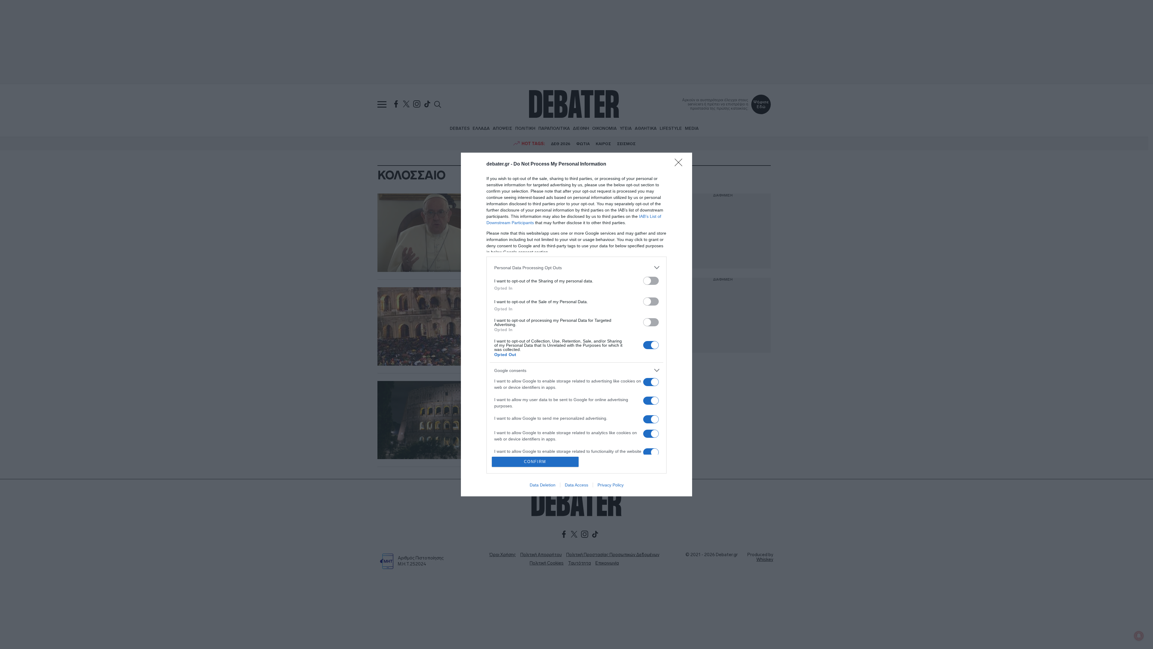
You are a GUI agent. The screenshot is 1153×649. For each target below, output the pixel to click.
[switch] (651, 281)
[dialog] (576, 324)
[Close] (680, 164)
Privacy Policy (611, 485)
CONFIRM (535, 461)
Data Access (576, 485)
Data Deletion (542, 485)
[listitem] (576, 267)
